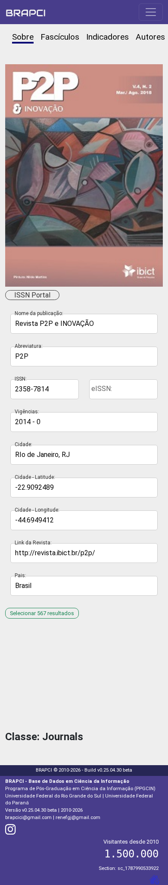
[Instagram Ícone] (10, 832)
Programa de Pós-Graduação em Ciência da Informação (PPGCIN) (80, 788)
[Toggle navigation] (151, 12)
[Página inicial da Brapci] (25, 12)
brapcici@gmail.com (28, 817)
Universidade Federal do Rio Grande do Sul (53, 796)
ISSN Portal (32, 295)
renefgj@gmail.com (78, 817)
